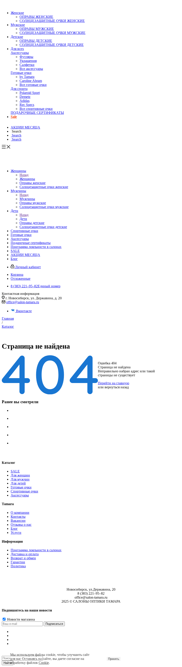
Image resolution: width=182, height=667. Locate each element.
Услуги (16, 532)
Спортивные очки (24, 491)
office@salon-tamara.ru (22, 302)
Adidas (25, 101)
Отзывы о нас (21, 524)
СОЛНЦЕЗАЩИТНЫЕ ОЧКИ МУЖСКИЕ (52, 33)
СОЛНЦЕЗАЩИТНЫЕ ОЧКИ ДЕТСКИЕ (52, 45)
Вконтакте (24, 311)
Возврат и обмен (23, 558)
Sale (14, 117)
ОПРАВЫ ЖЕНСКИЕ (36, 17)
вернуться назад (117, 387)
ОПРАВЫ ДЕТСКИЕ (36, 41)
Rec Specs (27, 105)
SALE (15, 471)
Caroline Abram (31, 81)
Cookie (44, 663)
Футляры (26, 57)
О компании (20, 512)
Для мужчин (20, 479)
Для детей (18, 483)
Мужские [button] (18, 25)
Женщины (27, 179)
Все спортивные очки (36, 109)
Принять (113, 659)
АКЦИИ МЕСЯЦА (25, 127)
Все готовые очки (33, 85)
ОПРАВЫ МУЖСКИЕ (37, 29)
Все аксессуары (31, 69)
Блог (14, 528)
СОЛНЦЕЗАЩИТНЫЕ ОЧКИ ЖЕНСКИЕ (52, 21)
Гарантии (18, 562)
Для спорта (19, 89)
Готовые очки (21, 73)
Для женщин (20, 475)
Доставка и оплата (25, 554)
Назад (24, 175)
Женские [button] (17, 13)
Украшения (28, 61)
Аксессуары (20, 53)
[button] (16, 131)
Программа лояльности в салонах (36, 550)
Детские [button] (17, 37)
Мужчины (27, 199)
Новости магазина (20, 619)
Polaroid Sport (30, 93)
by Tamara (27, 77)
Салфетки (27, 65)
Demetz (25, 97)
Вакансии (18, 520)
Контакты (18, 516)
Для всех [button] (17, 49)
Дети (23, 219)
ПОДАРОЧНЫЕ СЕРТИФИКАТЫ (37, 113)
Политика (18, 566)
